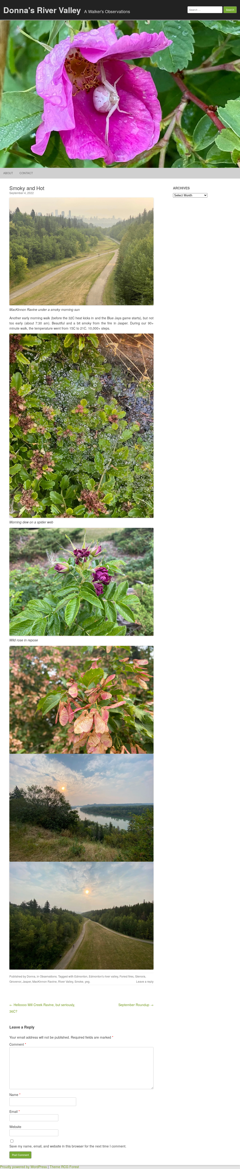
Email (14, 1111)
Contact (26, 173)
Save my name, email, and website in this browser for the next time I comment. (67, 1146)
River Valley (65, 981)
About (8, 173)
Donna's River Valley (42, 9)
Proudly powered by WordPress (23, 1166)
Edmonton (80, 976)
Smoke (79, 981)
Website (15, 1126)
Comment (17, 1044)
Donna (31, 976)
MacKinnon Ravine (44, 981)
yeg (87, 981)
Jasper (26, 981)
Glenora (140, 976)
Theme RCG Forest (64, 1166)
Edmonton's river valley (103, 976)
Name (14, 1094)
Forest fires (127, 976)
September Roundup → (136, 1004)
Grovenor (15, 981)
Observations (48, 976)
